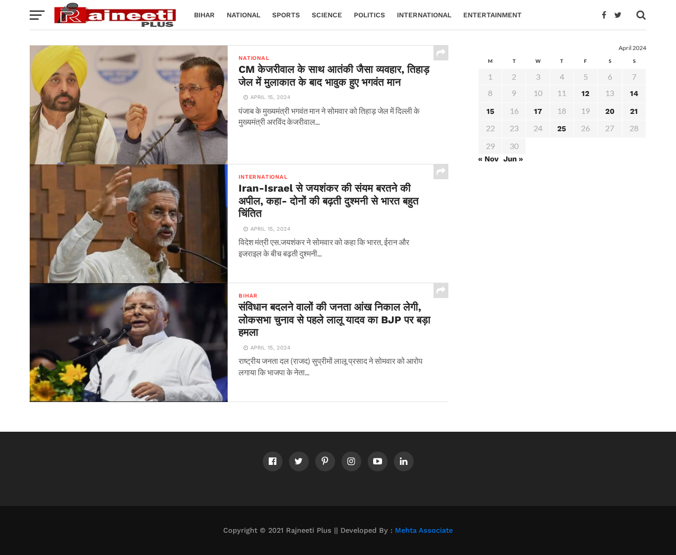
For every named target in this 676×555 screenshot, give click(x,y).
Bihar (204, 15)
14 (634, 93)
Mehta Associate (424, 530)
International (424, 15)
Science (327, 15)
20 (610, 111)
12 (585, 93)
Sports (286, 15)
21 (634, 111)
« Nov (488, 158)
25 (561, 128)
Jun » (513, 158)
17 (538, 111)
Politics (369, 15)
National (243, 15)
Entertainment (492, 15)
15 (490, 111)
